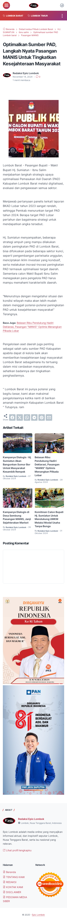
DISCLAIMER (13, 892)
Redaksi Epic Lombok (31, 818)
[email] (49, 417)
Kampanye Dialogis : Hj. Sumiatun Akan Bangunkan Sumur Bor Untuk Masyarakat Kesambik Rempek (17, 464)
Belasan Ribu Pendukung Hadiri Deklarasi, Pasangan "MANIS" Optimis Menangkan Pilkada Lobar (32, 326)
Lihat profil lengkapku (18, 850)
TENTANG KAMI (15, 877)
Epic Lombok (38, 914)
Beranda (10, 872)
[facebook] (12, 417)
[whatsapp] (27, 417)
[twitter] (19, 417)
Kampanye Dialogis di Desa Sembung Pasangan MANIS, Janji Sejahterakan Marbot (17, 517)
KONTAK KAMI (14, 887)
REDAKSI (10, 882)
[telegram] (34, 417)
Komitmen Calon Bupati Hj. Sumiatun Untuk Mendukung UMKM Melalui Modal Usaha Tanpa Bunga (49, 519)
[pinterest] (41, 417)
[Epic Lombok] (33, 5)
